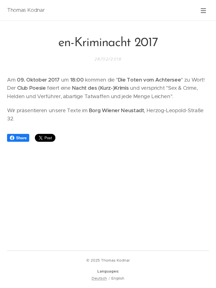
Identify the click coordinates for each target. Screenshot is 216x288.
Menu (203, 10)
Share (21, 138)
